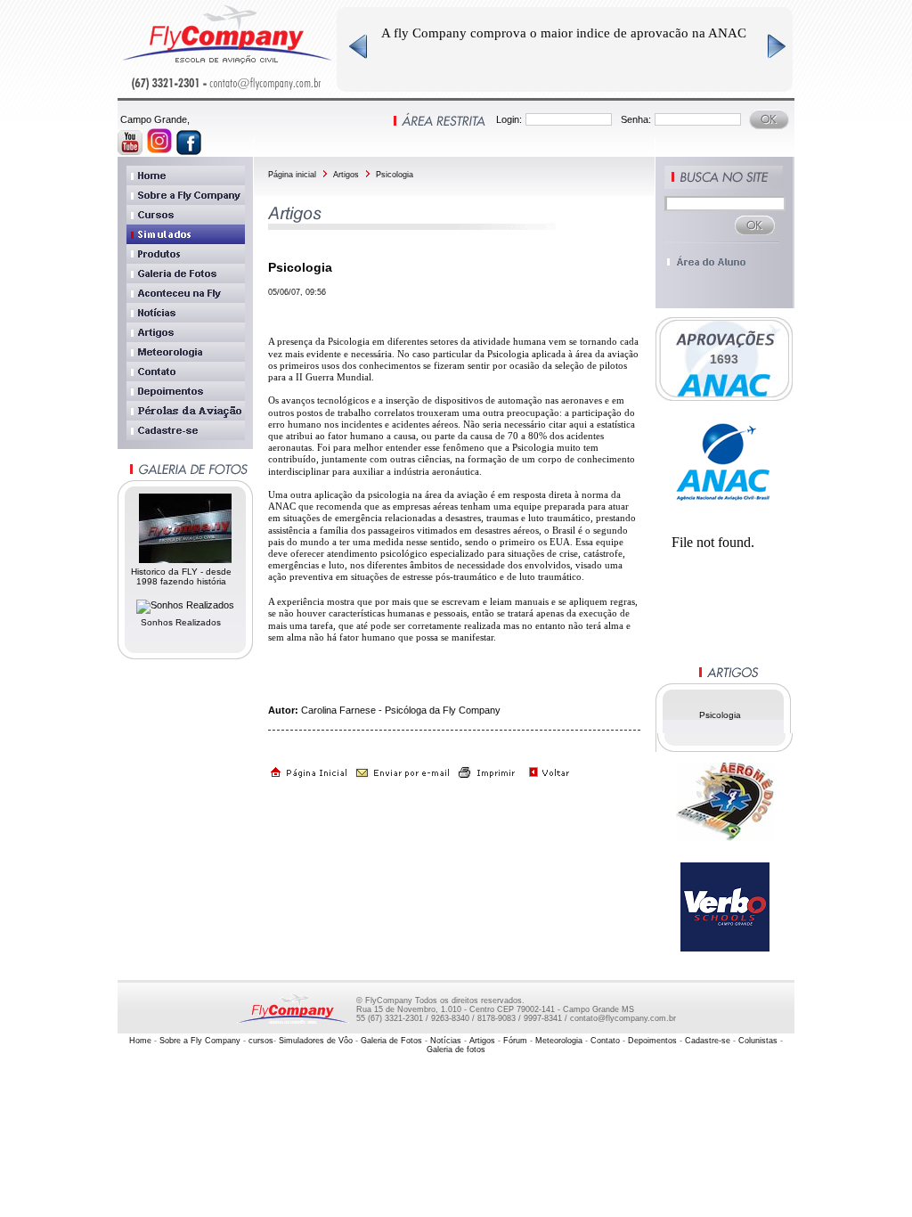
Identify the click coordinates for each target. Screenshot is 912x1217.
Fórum (516, 1040)
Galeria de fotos (456, 1049)
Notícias (445, 1040)
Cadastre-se (707, 1040)
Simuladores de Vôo (317, 1040)
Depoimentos (654, 1040)
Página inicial (292, 174)
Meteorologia (560, 1040)
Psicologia (394, 174)
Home (140, 1040)
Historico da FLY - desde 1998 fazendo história (181, 576)
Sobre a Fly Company (199, 1040)
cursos (260, 1040)
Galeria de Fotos (393, 1040)
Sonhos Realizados (181, 622)
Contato (606, 1040)
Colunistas (759, 1040)
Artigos (346, 174)
